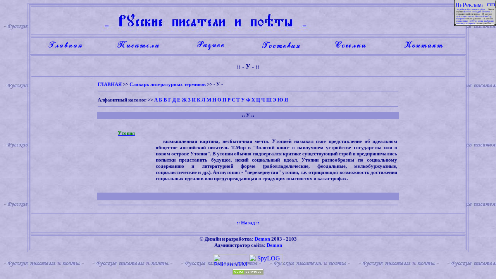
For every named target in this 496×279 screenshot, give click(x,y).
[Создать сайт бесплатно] (248, 272)
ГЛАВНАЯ (110, 84)
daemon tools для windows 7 (477, 11)
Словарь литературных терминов (167, 84)
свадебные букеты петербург (471, 9)
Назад (248, 223)
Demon (262, 239)
